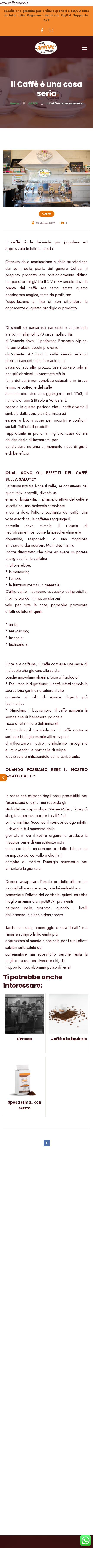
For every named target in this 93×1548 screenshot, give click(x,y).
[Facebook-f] (41, 30)
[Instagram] (51, 30)
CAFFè (46, 213)
